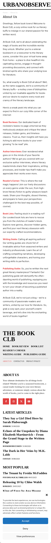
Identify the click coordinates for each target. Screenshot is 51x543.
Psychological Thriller (15, 477)
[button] (46, 495)
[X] (21, 401)
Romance (7, 486)
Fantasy (7, 459)
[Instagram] (13, 401)
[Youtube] (29, 401)
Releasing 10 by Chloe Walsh (22, 482)
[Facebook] (6, 401)
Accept (25, 521)
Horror (6, 426)
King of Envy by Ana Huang (22, 491)
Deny (25, 528)
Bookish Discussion (12, 446)
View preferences (25, 536)
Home (5, 12)
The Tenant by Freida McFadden (25, 473)
